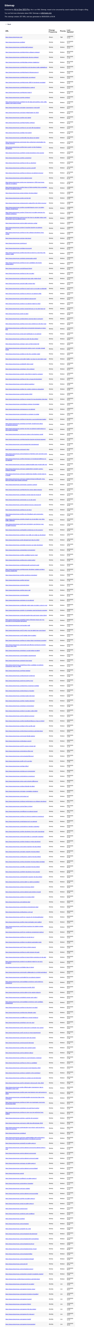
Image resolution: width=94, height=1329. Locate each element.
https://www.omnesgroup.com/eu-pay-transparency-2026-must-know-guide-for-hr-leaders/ (25, 183)
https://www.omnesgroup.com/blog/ (15, 42)
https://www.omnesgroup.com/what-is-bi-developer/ (20, 705)
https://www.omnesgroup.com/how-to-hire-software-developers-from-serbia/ (25, 233)
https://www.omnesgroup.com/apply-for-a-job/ (18, 1228)
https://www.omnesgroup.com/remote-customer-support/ (21, 484)
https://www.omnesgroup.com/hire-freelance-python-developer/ (23, 841)
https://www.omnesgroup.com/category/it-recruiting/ (20, 1284)
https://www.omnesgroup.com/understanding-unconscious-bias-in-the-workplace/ (25, 1098)
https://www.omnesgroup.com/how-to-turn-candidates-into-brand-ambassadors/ (24, 263)
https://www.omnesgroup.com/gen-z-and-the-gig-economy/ (22, 1118)
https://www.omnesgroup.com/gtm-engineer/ (18, 97)
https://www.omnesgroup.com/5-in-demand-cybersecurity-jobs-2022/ (25, 1083)
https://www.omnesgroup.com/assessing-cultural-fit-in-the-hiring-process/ (26, 203)
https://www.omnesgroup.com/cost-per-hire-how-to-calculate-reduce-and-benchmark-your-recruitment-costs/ (26, 218)
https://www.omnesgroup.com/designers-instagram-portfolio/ (22, 685)
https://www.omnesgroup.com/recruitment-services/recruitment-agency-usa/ (26, 1148)
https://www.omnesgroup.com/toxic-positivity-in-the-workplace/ (23, 1073)
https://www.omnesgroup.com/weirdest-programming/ (20, 550)
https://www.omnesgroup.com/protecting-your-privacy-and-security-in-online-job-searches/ (25, 1128)
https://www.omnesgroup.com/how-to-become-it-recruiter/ (22, 1007)
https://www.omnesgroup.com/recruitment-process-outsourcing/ (23, 504)
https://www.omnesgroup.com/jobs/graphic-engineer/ (20, 122)
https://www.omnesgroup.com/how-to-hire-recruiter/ (20, 273)
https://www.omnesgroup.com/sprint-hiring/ (17, 585)
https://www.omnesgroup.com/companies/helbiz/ (19, 1254)
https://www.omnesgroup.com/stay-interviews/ (18, 238)
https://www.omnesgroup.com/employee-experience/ (20, 776)
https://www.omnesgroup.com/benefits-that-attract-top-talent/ (22, 137)
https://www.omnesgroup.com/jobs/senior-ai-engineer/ (20, 77)
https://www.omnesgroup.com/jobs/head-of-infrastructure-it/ (22, 72)
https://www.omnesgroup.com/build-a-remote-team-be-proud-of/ (23, 494)
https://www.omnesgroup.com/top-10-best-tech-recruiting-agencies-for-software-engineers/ (25, 213)
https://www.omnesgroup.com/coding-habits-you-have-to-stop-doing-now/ (26, 359)
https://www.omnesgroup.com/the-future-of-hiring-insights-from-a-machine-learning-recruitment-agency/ (26, 188)
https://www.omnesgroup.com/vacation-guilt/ (18, 625)
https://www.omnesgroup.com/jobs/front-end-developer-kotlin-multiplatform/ (26, 67)
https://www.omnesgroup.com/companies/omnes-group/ (21, 1248)
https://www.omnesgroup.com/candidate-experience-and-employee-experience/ (24, 982)
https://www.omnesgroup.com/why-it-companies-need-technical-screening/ (26, 610)
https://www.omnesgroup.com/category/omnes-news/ (20, 1289)
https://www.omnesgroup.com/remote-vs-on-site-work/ (21, 499)
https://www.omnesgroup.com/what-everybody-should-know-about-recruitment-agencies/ (24, 424)
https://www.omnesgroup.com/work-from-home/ (19, 660)
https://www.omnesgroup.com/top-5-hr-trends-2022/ (20, 897)
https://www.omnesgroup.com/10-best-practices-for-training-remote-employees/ (24, 927)
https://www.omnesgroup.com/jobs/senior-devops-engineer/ (22, 57)
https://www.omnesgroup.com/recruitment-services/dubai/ (22, 1168)
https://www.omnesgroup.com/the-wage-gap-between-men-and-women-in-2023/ (26, 1093)
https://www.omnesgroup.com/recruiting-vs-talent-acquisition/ (22, 881)
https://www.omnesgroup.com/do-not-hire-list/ (18, 198)
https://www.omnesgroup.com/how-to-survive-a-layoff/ (21, 168)
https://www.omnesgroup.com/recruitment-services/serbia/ (22, 1193)
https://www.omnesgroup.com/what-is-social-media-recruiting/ (23, 650)
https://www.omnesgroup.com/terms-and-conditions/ (20, 1213)
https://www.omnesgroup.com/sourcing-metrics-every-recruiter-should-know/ (25, 348)
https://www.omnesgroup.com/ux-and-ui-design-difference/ (22, 781)
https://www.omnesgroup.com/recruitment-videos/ (19, 1052)
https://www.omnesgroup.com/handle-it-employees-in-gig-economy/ (24, 530)
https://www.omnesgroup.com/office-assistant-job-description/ (23, 866)
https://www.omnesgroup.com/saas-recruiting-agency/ (21, 1163)
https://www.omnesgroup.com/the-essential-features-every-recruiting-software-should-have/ (25, 208)
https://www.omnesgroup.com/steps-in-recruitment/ (20, 600)
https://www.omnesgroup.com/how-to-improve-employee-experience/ (25, 816)
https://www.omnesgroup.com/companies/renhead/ (20, 1259)
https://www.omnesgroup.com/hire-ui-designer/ (18, 157)
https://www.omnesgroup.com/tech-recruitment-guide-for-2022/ (23, 303)
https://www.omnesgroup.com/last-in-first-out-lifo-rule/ (20, 726)
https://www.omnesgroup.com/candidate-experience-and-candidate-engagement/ (24, 1002)
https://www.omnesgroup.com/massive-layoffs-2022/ (20, 987)
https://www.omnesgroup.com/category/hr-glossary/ (20, 1314)
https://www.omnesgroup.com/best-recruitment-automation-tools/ (23, 942)
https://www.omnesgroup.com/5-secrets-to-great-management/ (23, 1032)
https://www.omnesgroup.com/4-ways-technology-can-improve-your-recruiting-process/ (25, 524)
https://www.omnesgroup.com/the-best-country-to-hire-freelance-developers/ (24, 147)
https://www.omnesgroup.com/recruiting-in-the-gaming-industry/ (23, 992)
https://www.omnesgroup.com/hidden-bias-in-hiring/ (20, 967)
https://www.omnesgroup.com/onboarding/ (17, 595)
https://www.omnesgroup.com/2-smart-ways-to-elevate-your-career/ (25, 1027)
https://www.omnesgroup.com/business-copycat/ (19, 912)
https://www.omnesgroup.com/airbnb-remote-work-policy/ (21, 997)
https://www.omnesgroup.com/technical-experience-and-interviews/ (24, 731)
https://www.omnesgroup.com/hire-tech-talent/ (18, 117)
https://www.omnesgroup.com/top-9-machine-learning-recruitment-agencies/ (24, 228)
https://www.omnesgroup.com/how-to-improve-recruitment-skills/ (23, 293)
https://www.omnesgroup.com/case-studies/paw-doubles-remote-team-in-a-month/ (26, 474)
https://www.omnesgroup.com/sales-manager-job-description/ (23, 851)
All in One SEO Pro (22, 10)
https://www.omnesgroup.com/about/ (16, 1133)
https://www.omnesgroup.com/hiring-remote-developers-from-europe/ (25, 152)
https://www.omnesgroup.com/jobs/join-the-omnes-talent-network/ (24, 489)
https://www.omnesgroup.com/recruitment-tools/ (19, 178)
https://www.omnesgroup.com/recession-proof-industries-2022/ (23, 1067)
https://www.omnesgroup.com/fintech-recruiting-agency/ (21, 1178)
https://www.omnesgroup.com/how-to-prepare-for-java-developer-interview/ (26, 399)
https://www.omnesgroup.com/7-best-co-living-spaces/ (21, 947)
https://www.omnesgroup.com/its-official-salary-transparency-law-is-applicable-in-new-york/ (24, 1088)
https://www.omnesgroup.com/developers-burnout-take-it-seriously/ (24, 318)
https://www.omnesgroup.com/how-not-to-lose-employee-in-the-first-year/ (26, 323)
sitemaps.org (46, 13)
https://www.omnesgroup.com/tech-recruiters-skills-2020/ (21, 711)
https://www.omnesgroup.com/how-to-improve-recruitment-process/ (24, 173)
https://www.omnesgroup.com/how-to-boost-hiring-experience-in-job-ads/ (26, 957)
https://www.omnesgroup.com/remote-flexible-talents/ (20, 736)
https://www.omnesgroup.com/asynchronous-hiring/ (20, 886)
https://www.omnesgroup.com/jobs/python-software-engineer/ (23, 52)
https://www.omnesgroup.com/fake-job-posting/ (19, 132)
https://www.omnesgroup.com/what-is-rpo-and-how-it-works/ (22, 1108)
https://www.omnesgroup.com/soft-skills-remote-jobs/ (20, 283)
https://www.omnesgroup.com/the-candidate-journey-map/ (22, 555)
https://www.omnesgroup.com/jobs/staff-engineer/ (19, 47)
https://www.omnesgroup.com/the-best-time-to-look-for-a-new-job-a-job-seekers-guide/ (26, 253)
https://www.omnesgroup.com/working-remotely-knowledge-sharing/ (24, 1274)
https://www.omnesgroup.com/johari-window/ (18, 670)
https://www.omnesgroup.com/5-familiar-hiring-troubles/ (21, 635)
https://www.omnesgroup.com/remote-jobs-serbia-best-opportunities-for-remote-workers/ (26, 142)
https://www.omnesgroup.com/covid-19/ (17, 1264)
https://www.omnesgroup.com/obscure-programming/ (20, 771)
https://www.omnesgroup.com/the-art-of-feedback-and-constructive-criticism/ (24, 514)
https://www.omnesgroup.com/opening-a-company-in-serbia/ (22, 414)
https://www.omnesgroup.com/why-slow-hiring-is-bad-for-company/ (24, 374)
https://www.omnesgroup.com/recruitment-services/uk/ (21, 1153)
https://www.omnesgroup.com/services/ (17, 1208)
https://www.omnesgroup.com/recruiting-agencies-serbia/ (21, 223)
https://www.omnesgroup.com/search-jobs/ (17, 449)
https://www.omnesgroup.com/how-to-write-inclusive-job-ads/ (22, 952)
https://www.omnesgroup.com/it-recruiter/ (17, 313)
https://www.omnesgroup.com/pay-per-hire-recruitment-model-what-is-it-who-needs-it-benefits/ (26, 429)
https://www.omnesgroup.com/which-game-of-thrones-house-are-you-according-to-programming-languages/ (25, 620)
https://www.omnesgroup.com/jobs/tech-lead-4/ (19, 92)
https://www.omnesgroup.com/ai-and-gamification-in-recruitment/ (23, 333)
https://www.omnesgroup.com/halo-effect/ (17, 766)
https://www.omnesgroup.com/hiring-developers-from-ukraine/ (23, 871)
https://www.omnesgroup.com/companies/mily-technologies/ (22, 1238)
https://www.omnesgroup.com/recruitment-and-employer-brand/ (23, 892)
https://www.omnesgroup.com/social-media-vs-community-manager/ (24, 836)
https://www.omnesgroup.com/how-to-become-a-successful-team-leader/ (26, 419)
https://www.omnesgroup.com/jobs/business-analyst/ (20, 87)
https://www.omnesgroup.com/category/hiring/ (18, 1304)
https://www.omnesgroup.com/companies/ (17, 1223)
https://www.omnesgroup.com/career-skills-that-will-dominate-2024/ (24, 1123)
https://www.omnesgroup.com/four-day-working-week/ (21, 1047)
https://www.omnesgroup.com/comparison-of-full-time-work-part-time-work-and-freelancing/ (26, 454)
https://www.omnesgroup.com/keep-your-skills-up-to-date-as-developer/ (26, 535)
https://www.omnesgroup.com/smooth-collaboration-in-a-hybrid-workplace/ (26, 972)
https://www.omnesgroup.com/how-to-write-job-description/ (22, 338)
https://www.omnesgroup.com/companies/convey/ (19, 1269)
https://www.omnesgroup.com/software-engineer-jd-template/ (22, 404)
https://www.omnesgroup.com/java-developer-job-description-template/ (25, 861)
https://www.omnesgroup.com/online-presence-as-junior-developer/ (24, 545)
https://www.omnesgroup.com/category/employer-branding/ (22, 1294)
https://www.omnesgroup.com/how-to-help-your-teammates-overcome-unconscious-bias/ (25, 1103)
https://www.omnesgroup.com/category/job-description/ (21, 1309)
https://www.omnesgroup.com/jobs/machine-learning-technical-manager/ (26, 439)
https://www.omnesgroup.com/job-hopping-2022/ (19, 394)
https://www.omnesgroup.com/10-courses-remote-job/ (21, 746)
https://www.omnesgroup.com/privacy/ (16, 243)
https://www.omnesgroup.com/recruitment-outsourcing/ (21, 298)
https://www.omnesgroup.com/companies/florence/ (20, 756)
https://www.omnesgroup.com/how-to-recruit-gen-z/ (20, 937)
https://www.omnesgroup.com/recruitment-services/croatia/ (22, 1158)
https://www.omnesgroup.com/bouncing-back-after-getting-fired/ (23, 278)
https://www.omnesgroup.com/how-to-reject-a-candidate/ (21, 1062)
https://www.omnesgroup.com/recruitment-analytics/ (20, 384)
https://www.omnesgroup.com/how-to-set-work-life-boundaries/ (23, 127)
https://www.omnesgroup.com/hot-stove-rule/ (18, 590)
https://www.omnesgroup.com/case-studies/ (18, 1188)
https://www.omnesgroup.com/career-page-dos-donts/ (21, 1037)
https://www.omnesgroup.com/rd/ (15, 1173)
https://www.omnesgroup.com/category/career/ (19, 1299)
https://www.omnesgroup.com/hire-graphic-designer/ (20, 700)
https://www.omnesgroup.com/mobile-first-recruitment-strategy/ (23, 977)
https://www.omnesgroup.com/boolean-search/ (18, 741)
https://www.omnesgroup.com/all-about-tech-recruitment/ (21, 821)
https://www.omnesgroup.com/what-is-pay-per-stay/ (20, 1022)
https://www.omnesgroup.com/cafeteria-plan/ (18, 902)
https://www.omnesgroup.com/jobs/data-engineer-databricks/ (22, 62)
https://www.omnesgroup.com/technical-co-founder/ (20, 690)
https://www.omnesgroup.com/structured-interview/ (20, 1042)
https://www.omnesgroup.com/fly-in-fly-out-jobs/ (19, 761)
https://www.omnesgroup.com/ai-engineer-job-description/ (21, 193)
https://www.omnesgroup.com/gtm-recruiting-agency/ (20, 1198)
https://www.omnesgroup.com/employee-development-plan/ (22, 907)
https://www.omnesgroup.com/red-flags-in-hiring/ (19, 806)
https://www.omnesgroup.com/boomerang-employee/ (20, 675)
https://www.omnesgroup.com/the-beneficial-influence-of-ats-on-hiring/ (25, 721)
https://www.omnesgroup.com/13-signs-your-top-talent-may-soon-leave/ (26, 630)
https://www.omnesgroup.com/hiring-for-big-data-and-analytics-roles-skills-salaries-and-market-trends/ (26, 102)
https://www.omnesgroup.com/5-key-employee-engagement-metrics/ (25, 932)
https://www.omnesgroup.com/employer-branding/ (19, 1183)
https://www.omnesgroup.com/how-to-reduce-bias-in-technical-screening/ (26, 640)
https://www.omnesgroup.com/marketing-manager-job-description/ (24, 876)
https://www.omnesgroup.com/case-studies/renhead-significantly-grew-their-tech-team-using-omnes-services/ (25, 479)
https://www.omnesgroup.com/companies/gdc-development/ (22, 444)
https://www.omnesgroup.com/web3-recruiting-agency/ (21, 1143)
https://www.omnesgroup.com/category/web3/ (18, 1319)
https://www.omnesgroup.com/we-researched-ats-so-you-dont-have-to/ (25, 308)
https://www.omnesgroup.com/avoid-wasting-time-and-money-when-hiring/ (26, 615)
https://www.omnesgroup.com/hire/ (15, 1218)
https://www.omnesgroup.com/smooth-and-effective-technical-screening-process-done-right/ (26, 645)
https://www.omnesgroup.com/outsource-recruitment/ (20, 409)
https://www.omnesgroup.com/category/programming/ (20, 1324)
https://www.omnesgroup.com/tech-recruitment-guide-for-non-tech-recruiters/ (24, 962)
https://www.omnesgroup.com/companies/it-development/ (21, 1233)
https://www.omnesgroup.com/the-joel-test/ (17, 580)
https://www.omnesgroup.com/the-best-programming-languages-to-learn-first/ (26, 328)
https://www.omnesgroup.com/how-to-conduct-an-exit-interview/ (23, 1078)
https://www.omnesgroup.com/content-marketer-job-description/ (23, 846)
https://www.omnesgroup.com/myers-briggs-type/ (19, 680)
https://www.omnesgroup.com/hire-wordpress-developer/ (21, 575)
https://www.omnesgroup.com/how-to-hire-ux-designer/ (21, 163)
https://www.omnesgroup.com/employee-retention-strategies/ (22, 826)
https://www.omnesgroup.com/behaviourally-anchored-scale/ (22, 565)
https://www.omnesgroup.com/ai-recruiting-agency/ (20, 1203)
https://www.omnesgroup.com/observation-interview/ (20, 695)
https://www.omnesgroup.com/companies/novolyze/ (20, 1243)
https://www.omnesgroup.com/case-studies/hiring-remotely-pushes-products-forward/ (24, 469)
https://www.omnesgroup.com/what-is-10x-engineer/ (20, 369)
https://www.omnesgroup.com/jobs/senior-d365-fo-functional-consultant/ (25, 82)
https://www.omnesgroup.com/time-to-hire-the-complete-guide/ (23, 354)
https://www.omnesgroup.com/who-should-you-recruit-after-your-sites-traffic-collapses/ (25, 519)
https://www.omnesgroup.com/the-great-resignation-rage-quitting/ (24, 922)
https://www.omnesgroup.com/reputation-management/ (21, 655)
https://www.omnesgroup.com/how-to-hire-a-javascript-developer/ (24, 379)
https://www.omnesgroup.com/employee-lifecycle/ (19, 751)
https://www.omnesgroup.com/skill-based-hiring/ (19, 268)
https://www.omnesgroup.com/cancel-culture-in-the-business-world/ (24, 434)
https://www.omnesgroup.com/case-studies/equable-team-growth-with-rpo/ (26, 464)
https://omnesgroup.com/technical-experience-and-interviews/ (23, 1279)
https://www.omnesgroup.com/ (14, 37)
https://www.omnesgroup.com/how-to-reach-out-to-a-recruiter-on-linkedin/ (26, 288)
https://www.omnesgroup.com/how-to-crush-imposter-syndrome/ (23, 1057)
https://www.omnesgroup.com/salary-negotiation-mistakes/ (22, 791)
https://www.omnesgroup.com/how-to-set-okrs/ (19, 509)
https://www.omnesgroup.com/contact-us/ (17, 796)
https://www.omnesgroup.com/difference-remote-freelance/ (22, 1017)
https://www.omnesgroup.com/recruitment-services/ (20, 716)
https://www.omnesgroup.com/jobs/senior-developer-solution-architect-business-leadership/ (25, 570)
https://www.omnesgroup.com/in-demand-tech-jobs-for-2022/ (22, 540)
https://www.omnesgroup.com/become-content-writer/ (20, 560)
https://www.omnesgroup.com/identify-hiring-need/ (19, 364)
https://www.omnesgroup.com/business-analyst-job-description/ (23, 856)
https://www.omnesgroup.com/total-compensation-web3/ (21, 258)
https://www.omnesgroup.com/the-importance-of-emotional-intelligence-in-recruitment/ (26, 459)
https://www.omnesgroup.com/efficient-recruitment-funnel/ (21, 811)
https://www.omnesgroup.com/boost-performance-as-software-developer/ (26, 801)
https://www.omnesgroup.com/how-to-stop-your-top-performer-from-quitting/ (25, 1113)
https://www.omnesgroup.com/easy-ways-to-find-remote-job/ (22, 344)
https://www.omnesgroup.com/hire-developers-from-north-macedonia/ (25, 831)
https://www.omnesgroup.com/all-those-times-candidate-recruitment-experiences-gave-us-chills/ (25, 665)
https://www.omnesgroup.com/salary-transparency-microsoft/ (23, 107)
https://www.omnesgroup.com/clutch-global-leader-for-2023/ (22, 112)
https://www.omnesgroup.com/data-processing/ (19, 248)
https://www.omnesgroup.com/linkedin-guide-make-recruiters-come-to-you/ (26, 605)
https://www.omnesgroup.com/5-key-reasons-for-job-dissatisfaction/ (24, 917)
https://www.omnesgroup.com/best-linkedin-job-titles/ (20, 786)
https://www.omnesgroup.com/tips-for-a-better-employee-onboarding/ (25, 389)
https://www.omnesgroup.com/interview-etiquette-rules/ (21, 1012)
